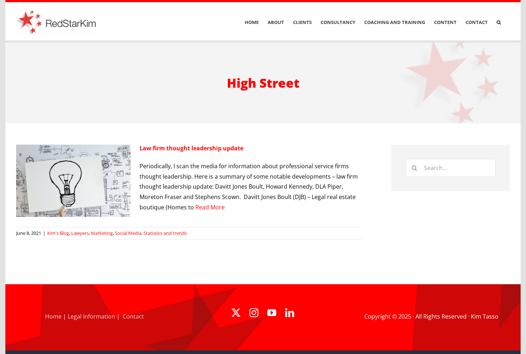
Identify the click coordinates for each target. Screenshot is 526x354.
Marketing (102, 233)
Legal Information (91, 316)
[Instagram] (254, 313)
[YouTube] (272, 313)
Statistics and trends (165, 233)
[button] (499, 22)
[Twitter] (236, 313)
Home (53, 316)
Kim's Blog (58, 233)
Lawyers (80, 233)
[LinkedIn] (290, 313)
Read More (210, 207)
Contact (133, 316)
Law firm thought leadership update (191, 148)
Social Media (128, 233)
